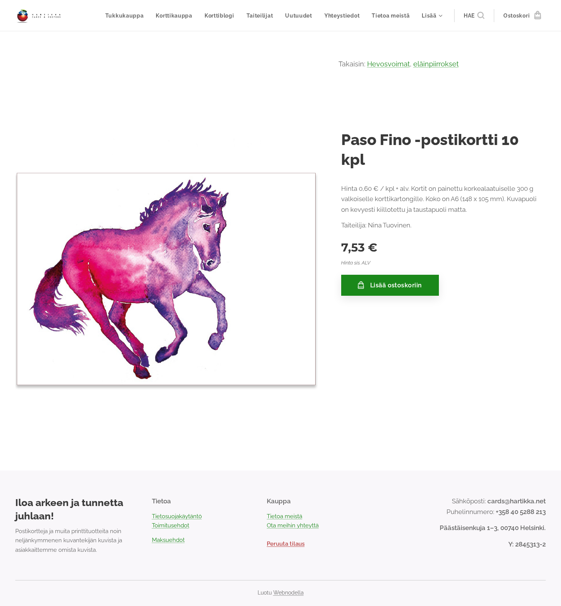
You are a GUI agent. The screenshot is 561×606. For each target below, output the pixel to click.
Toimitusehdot (170, 525)
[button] (474, 15)
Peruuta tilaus (286, 543)
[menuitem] (126, 15)
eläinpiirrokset (436, 64)
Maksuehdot (168, 540)
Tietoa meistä (284, 516)
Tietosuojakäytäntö (177, 516)
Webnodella (288, 593)
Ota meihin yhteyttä (293, 525)
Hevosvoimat (388, 64)
